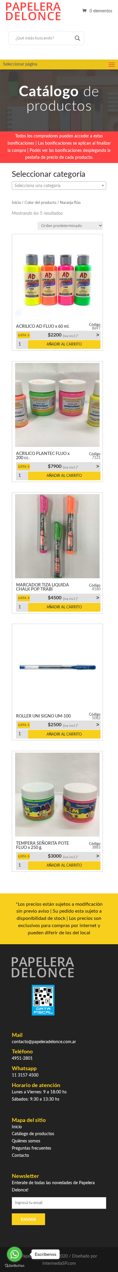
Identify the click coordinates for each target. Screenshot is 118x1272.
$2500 (73, 724)
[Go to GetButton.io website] (14, 1266)
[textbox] (59, 186)
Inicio (16, 203)
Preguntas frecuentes (31, 1148)
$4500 (73, 598)
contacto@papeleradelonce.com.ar (44, 1042)
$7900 (73, 466)
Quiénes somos (26, 1141)
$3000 (73, 856)
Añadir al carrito (64, 344)
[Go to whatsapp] (14, 1254)
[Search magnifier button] (77, 38)
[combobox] (59, 185)
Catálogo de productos (33, 1134)
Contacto (20, 1156)
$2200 (73, 335)
